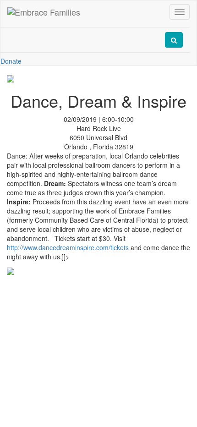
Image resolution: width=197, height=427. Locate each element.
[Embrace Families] (43, 11)
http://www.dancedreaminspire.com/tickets (68, 247)
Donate (11, 61)
